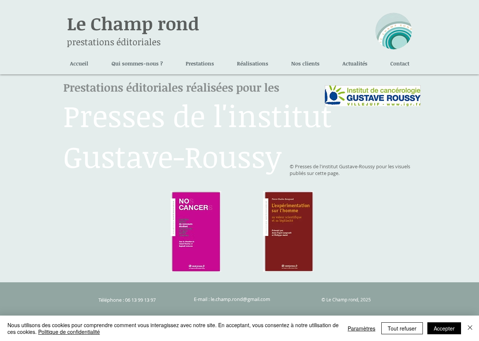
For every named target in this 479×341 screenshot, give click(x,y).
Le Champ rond (133, 23)
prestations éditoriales (114, 42)
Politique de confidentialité (69, 331)
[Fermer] (470, 328)
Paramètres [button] (361, 328)
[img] (196, 231)
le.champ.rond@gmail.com (240, 299)
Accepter (444, 328)
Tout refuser (402, 328)
